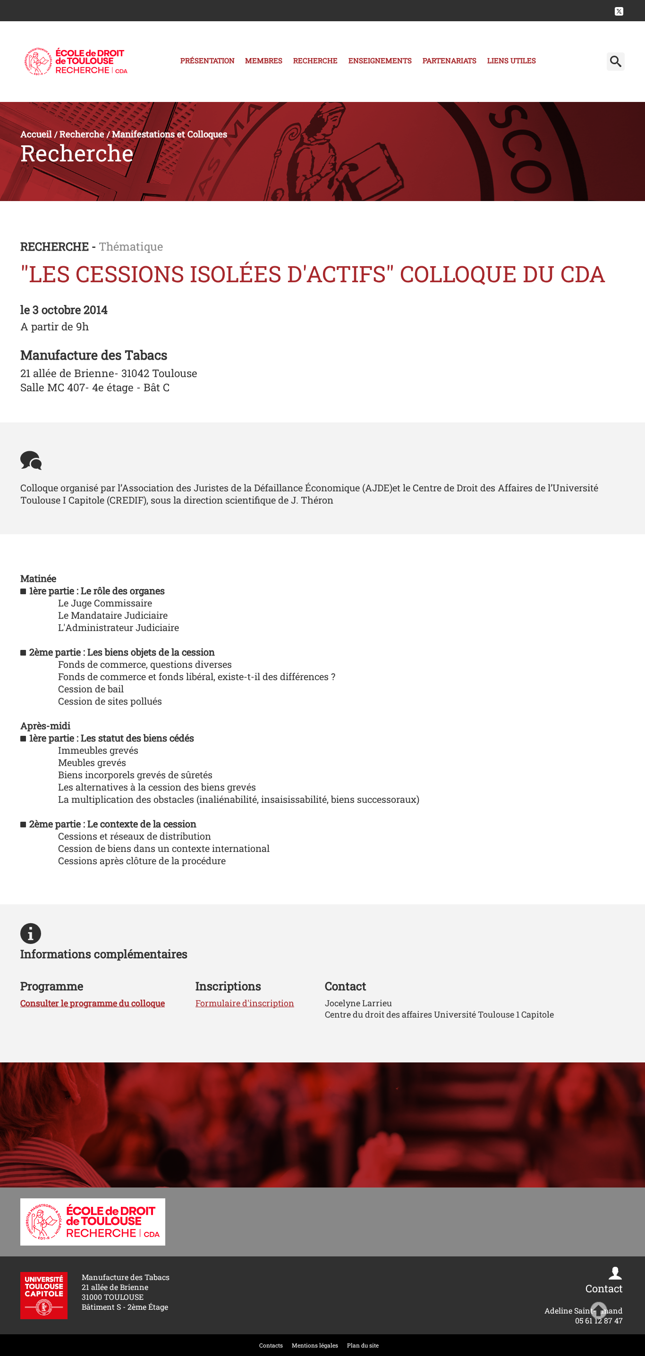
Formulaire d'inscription (244, 1003)
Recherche (315, 60)
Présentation (207, 60)
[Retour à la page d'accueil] (76, 61)
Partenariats (449, 60)
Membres (263, 60)
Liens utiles (511, 60)
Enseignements (380, 60)
